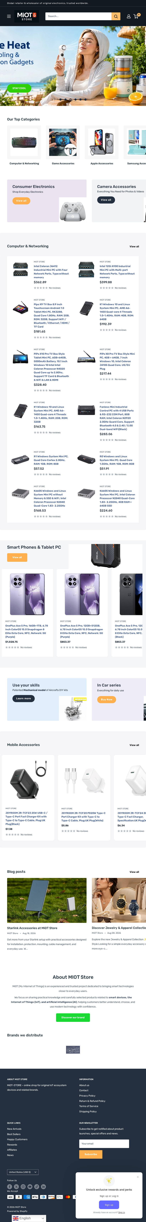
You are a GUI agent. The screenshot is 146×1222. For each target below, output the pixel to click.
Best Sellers (13, 1134)
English (25, 1218)
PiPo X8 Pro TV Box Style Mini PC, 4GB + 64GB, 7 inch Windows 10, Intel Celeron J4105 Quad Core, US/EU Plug (117, 361)
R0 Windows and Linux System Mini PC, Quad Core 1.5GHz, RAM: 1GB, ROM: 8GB (117, 460)
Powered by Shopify (17, 1211)
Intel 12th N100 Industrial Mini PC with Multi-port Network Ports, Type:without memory (117, 272)
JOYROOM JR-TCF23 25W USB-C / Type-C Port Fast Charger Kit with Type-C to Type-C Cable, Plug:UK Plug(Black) (26, 818)
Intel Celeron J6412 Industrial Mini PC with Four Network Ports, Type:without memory (51, 272)
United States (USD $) (20, 1172)
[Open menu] (9, 16)
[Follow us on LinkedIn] (43, 1186)
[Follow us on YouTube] (29, 1186)
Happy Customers (17, 1139)
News (10, 1155)
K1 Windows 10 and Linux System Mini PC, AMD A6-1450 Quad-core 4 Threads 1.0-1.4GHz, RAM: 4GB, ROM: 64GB (117, 312)
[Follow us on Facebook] (9, 1186)
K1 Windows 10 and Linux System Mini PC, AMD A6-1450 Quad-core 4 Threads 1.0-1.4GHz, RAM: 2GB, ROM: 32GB (51, 414)
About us (84, 1085)
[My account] (129, 16)
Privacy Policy (87, 1095)
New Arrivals (14, 1128)
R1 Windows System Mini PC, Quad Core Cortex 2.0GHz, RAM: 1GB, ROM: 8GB (51, 460)
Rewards (12, 1144)
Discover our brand (73, 1017)
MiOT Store (39, 262)
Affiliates (12, 1149)
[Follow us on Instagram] (23, 1186)
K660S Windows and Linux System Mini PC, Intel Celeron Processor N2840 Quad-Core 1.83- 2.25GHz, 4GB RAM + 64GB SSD (117, 498)
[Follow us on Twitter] (16, 1186)
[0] (136, 16)
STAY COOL (19, 88)
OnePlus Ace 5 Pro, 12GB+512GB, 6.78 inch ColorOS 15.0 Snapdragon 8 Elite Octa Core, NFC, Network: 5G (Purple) (81, 631)
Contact (83, 1090)
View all (135, 246)
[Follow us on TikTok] (36, 1186)
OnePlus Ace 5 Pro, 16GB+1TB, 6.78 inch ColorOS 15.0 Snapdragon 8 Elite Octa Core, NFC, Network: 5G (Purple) (26, 631)
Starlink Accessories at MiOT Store (32, 928)
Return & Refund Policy (92, 1101)
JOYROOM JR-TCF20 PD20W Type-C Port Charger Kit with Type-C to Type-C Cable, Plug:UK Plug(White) (83, 817)
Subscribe (91, 1154)
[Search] (115, 16)
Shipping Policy (88, 1111)
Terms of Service (88, 1106)
